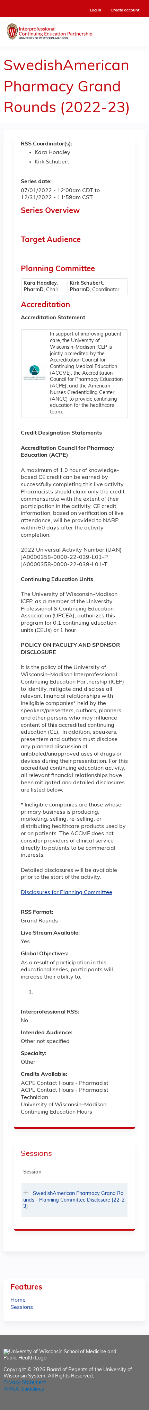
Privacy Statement (24, 1382)
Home (18, 1300)
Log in (95, 10)
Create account (125, 10)
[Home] (74, 29)
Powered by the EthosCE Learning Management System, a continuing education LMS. (121, 1405)
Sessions (21, 1307)
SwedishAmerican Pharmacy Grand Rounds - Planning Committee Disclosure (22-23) (74, 1200)
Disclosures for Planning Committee (66, 892)
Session (32, 1172)
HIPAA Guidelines (23, 1389)
